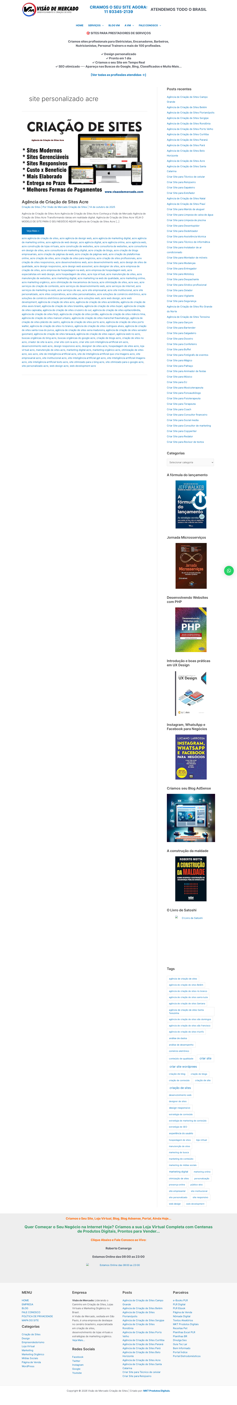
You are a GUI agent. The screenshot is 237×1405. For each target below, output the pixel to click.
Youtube (77, 1372)
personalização (201, 1178)
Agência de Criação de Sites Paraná (187, 139)
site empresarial (177, 1191)
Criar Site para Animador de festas (186, 371)
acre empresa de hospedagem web (106, 270)
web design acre (59, 365)
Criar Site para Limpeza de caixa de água (190, 214)
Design (26, 1338)
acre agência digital (90, 242)
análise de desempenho (181, 1044)
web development (195, 1203)
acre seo (133, 282)
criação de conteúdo (179, 1080)
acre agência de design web (76, 238)
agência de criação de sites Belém (186, 985)
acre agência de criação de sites (40, 238)
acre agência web (136, 242)
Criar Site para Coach (179, 409)
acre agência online (113, 242)
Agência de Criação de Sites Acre (55, 201)
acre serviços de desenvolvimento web (82, 286)
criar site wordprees (183, 1066)
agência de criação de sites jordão (79, 314)
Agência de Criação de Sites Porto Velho (190, 129)
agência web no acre (128, 333)
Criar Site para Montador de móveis (187, 257)
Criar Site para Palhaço (180, 365)
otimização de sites (179, 1178)
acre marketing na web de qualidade (98, 278)
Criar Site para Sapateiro (181, 187)
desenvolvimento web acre (37, 346)
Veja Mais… (78, 1340)
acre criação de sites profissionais (116, 258)
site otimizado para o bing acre (86, 361)
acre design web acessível (77, 266)
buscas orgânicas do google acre (76, 337)
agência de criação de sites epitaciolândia (116, 310)
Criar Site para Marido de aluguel (185, 209)
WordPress (28, 1366)
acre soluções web (89, 298)
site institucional (199, 1191)
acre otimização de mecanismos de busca (74, 282)
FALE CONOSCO (31, 1312)
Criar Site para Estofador (181, 192)
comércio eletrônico (179, 1051)
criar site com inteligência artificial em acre (103, 342)
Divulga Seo (180, 1340)
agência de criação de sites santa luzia (188, 997)
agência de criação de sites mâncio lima (122, 314)
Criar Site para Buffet (179, 349)
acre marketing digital (64, 278)
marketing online (202, 1171)
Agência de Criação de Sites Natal (186, 198)
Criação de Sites (31, 206)
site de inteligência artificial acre (57, 353)
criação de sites (180, 1088)
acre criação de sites (42, 258)
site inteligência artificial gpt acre (87, 357)
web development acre (83, 365)
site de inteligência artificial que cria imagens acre (106, 353)
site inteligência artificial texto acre (48, 361)
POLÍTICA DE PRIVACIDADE (37, 1316)
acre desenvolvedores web (71, 262)
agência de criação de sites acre (56, 302)
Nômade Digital (181, 1316)
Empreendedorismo (33, 1342)
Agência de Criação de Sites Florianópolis (190, 112)
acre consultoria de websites (110, 246)
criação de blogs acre (109, 337)
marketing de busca (179, 1152)
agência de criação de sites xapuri (95, 333)
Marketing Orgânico (33, 1354)
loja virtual (201, 1140)
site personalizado (178, 1197)
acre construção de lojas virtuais (40, 246)
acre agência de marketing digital (112, 238)
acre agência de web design (62, 242)
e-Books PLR (180, 1300)
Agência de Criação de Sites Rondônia (188, 123)
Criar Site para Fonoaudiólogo (184, 392)
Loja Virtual (28, 1346)
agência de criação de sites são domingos (190, 1019)
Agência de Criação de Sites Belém (187, 107)
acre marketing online (132, 278)
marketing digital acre (79, 349)
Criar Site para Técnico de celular (186, 176)
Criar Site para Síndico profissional (187, 284)
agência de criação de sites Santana (187, 1003)
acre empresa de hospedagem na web (62, 270)
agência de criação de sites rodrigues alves (99, 326)
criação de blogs (199, 1074)
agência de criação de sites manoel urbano (46, 318)
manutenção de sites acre (50, 349)
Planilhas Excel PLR (184, 1332)
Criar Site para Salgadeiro (181, 333)
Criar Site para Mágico (179, 360)
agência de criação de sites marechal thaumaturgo (100, 318)
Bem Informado (181, 1348)
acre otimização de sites (113, 282)
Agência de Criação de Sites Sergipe (188, 118)
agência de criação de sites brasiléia (62, 306)
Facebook (77, 1356)
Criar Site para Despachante (183, 279)
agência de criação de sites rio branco (51, 326)
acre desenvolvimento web (103, 262)
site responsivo (200, 1197)
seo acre (33, 353)
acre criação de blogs (100, 250)
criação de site (203, 1080)
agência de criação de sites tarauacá (54, 333)
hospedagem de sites (180, 1140)
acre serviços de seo (69, 290)
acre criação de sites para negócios (75, 258)
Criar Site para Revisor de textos (185, 441)
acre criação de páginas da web (56, 254)
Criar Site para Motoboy (180, 274)
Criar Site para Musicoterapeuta (185, 387)
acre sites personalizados (81, 294)
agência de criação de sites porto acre (83, 322)
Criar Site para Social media (182, 420)
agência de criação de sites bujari (103, 306)
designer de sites (178, 1101)
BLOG (25, 1308)
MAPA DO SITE (30, 1320)
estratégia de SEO (178, 1126)
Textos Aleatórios (183, 1320)
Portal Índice (180, 1352)
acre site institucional (120, 290)
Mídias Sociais (30, 1358)
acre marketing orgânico (35, 282)
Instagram (78, 1364)
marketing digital (178, 1171)
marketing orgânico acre (106, 349)
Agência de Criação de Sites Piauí (186, 203)
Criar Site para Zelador (180, 290)
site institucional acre (54, 357)
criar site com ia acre (66, 342)
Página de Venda (31, 1362)
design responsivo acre (67, 346)
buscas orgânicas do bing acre (39, 337)
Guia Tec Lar (180, 1344)
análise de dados (178, 1038)
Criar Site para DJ (177, 382)
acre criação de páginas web (91, 254)
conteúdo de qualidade (181, 1058)
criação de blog (177, 1074)
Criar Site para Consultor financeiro (187, 414)
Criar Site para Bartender (181, 327)
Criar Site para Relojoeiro (181, 182)
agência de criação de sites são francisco (189, 1025)
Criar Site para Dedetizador (182, 231)
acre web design (110, 298)
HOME (25, 1300)
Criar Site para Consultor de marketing (189, 425)
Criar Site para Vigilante (180, 295)
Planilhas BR (180, 1336)
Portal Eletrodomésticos (187, 1356)
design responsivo (179, 1107)
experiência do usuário (181, 1133)
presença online (177, 1184)
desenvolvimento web (180, 1095)
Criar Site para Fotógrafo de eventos (187, 354)
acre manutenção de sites (121, 274)
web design (175, 1203)
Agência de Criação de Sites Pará (186, 145)
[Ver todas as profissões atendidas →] (118, 75)
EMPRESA (27, 1304)
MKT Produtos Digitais (186, 1324)
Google (76, 1368)
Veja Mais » (32, 231)
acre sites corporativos (52, 294)
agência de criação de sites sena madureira (80, 330)
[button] (102, 25)
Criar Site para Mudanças (181, 263)
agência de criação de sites (183, 978)
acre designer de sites (106, 266)
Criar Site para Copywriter (182, 431)
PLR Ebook (179, 1308)
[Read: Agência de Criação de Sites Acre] (84, 156)
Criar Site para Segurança (181, 301)
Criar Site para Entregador (182, 268)
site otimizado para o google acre (124, 361)
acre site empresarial (94, 290)
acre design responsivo (47, 266)
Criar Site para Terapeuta (181, 403)
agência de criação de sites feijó (40, 314)
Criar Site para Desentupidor (183, 225)
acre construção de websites (76, 246)
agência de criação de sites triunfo (186, 1031)
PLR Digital (179, 1304)
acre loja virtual (96, 274)
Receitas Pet (180, 1328)
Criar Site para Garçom (180, 322)
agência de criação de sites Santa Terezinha (186, 1011)
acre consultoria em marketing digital (66, 250)
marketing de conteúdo (181, 1159)
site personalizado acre (35, 365)
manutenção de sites (179, 1146)
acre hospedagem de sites (71, 274)
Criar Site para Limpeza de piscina (186, 220)
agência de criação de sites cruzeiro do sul (67, 310)
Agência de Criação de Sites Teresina (188, 316)
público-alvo (196, 1184)
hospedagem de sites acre (124, 346)
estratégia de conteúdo (181, 1114)
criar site (205, 1058)
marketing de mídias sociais (183, 1165)
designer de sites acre (94, 346)
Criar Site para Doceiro (180, 338)
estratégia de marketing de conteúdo (188, 1120)
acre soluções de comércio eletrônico (118, 294)
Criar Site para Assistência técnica (186, 236)
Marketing (27, 1350)
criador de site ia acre (40, 342)
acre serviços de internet (120, 286)
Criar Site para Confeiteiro (182, 344)
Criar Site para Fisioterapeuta (183, 398)
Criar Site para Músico (179, 376)
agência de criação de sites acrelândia (97, 302)
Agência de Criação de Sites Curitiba (188, 134)
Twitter (76, 1360)
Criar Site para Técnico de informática (188, 241)
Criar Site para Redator (180, 436)
